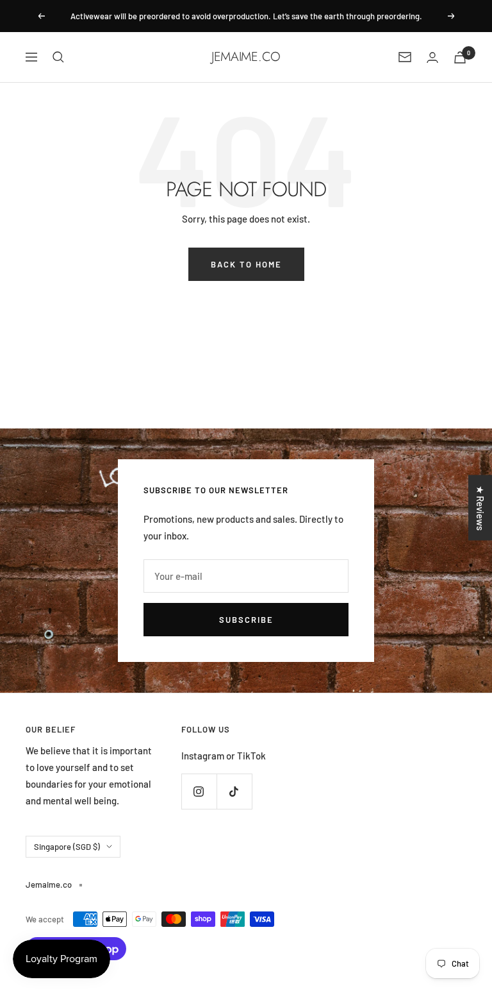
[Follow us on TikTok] (234, 791)
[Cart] (460, 57)
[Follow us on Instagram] (199, 791)
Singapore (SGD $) (67, 847)
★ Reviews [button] (480, 507)
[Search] (58, 57)
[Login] (432, 57)
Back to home (246, 264)
